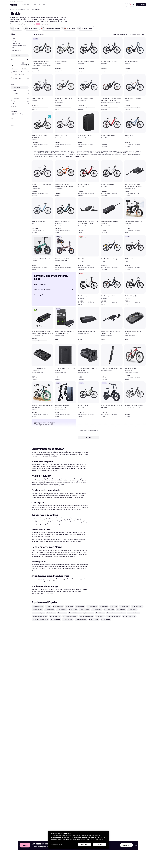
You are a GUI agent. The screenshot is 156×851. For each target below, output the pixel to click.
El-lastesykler (15, 48)
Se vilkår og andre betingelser (76, 156)
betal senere (71, 556)
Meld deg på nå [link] (126, 845)
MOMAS (77, 493)
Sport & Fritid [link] (25, 9)
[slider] (12, 65)
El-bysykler (15, 41)
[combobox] (120, 34)
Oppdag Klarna (26, 4)
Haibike (34, 497)
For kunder (12, 1)
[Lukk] (107, 833)
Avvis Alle (84, 844)
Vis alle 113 (13, 107)
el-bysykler (38, 485)
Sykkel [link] (33, 9)
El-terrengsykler (16, 43)
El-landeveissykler (17, 50)
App (39, 4)
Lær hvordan (45, 24)
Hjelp (43, 4)
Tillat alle (99, 844)
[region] (78, 840)
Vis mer (65, 21)
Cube (33, 505)
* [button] (40, 70)
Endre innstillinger (57, 844)
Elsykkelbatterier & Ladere (19, 45)
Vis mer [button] (88, 437)
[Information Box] (43, 34)
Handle (34, 4)
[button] (132, 5)
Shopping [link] (18, 9)
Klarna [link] (12, 9)
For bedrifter (19, 1)
